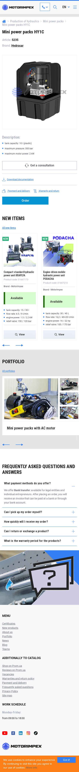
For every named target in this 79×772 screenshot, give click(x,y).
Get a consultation (42, 165)
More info (31, 767)
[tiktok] (36, 733)
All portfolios (8, 371)
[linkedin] (21, 733)
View (22, 334)
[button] (6, 345)
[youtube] (5, 733)
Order (25, 200)
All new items (9, 227)
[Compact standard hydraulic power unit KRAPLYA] (20, 250)
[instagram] (28, 733)
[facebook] (13, 733)
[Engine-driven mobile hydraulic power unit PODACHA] (59, 250)
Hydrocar (17, 45)
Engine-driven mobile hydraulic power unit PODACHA (54, 275)
